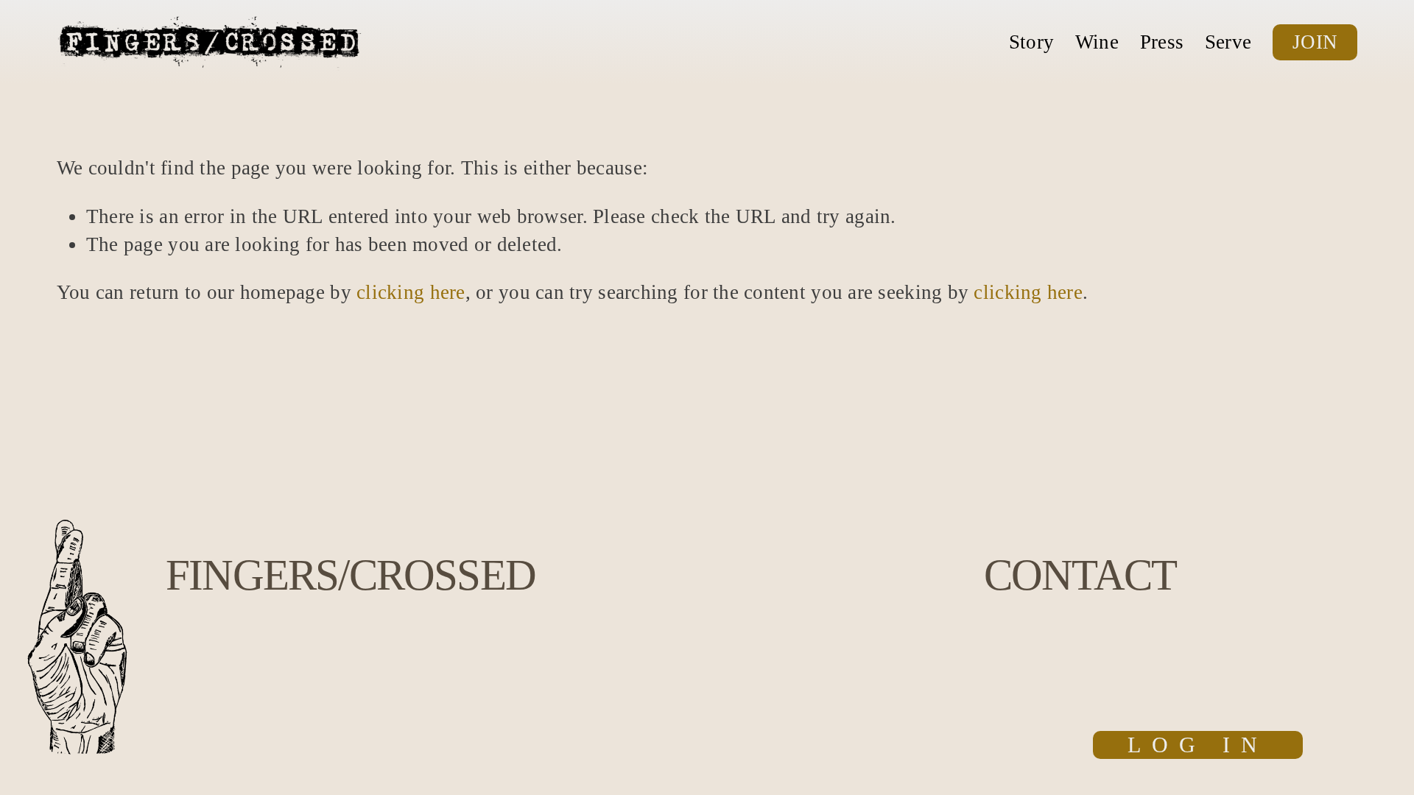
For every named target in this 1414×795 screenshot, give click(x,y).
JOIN (1314, 42)
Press (1161, 42)
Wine (1097, 42)
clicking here (410, 292)
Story (1031, 42)
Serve (1228, 42)
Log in (1198, 745)
